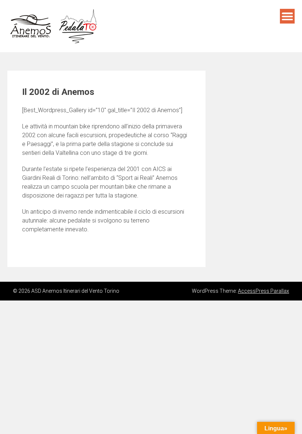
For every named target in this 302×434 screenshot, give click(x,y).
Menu (287, 16)
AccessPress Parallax (263, 291)
